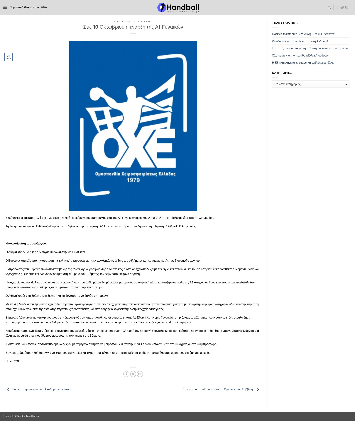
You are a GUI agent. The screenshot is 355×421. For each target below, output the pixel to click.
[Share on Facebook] (126, 374)
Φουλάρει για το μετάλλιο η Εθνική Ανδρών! (300, 41)
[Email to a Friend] (140, 374)
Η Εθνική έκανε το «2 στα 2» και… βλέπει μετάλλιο (303, 62)
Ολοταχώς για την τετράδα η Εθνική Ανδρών (300, 55)
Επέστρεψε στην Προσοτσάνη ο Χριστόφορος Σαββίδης (218, 389)
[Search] (329, 7)
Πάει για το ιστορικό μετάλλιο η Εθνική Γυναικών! (303, 34)
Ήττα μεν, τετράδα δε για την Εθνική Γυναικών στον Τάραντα (310, 48)
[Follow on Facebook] (337, 7)
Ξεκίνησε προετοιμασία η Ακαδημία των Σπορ (40, 389)
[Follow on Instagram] (342, 7)
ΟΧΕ (131, 21)
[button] (5, 7)
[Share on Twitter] (133, 374)
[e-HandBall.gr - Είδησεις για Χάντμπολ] (177, 7)
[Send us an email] (346, 7)
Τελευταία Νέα (143, 21)
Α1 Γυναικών (121, 21)
